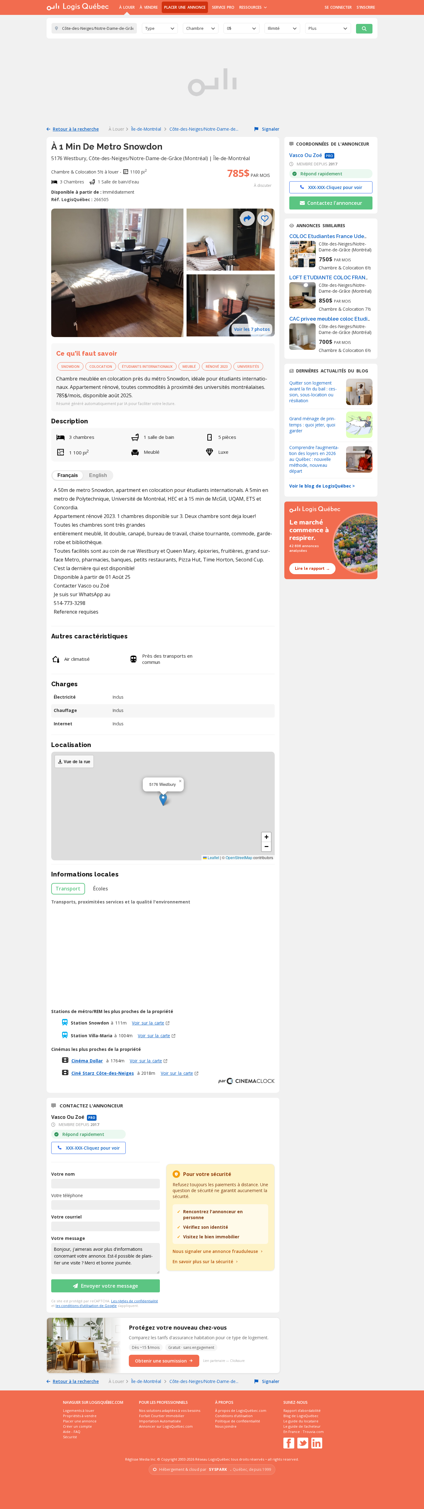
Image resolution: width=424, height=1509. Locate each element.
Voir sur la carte (148, 1023)
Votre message (68, 1238)
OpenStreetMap (239, 857)
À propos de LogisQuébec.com (240, 1410)
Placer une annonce (184, 7)
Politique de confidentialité (237, 1421)
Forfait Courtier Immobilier (161, 1415)
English (98, 475)
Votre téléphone (67, 1195)
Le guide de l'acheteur (302, 1426)
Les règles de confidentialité (134, 1301)
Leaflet (213, 857)
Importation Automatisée (160, 1421)
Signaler (270, 129)
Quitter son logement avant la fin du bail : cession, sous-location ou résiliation (313, 391)
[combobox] (160, 28)
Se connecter (338, 7)
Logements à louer (78, 1410)
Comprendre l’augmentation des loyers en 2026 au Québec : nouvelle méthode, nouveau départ (314, 459)
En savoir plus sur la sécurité (203, 1261)
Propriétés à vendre (80, 1415)
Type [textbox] (150, 28)
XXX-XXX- (93, 1148)
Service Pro (223, 7)
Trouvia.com (313, 1431)
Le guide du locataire (300, 1421)
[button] (163, 799)
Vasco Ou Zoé (306, 155)
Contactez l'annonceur (334, 203)
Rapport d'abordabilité (302, 1410)
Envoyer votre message (109, 1285)
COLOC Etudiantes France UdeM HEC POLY (341, 236)
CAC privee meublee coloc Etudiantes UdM (341, 319)
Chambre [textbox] (195, 28)
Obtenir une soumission (161, 1361)
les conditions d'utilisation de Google (86, 1305)
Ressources (251, 7)
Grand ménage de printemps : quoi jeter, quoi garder (312, 424)
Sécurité (70, 1437)
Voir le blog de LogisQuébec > (322, 486)
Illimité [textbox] (274, 28)
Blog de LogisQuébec (300, 1415)
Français (67, 475)
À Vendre (148, 7)
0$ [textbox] (229, 28)
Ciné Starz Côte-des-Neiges (102, 1073)
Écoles (100, 888)
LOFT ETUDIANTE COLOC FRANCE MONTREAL (345, 278)
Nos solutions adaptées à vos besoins (169, 1410)
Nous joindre (226, 1426)
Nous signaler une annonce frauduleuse (215, 1251)
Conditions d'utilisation (234, 1415)
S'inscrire (366, 7)
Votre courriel (66, 1217)
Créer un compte (77, 1426)
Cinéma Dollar (87, 1061)
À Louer (127, 7)
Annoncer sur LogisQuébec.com (166, 1426)
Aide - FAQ (71, 1431)
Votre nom (63, 1174)
